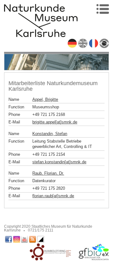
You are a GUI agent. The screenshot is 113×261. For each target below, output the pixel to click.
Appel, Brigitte (45, 99)
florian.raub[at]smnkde (53, 195)
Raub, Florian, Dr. (48, 173)
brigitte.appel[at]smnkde (54, 122)
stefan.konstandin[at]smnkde (59, 162)
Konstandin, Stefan (49, 133)
